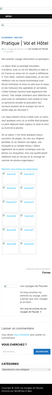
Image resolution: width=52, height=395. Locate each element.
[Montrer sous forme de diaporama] (20, 169)
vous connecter (22, 334)
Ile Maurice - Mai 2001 (12, 37)
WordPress (19, 391)
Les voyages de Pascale (38, 49)
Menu (9, 16)
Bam (30, 391)
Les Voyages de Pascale (31, 388)
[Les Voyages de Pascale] (26, 10)
